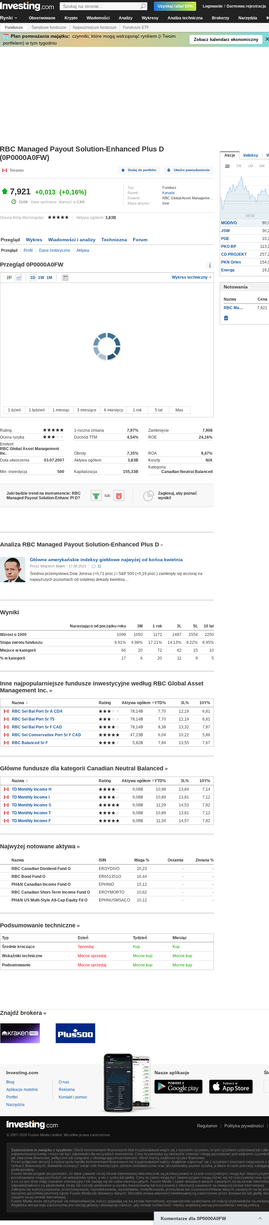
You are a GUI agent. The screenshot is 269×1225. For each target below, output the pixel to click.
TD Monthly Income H (32, 789)
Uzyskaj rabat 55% (175, 6)
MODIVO (229, 223)
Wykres (34, 239)
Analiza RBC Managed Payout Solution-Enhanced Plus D (79, 544)
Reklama (67, 1089)
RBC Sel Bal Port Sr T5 (33, 719)
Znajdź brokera (21, 1013)
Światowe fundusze (48, 27)
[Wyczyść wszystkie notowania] (226, 316)
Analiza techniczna (185, 18)
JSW (225, 230)
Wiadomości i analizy (71, 239)
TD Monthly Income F (31, 821)
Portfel (12, 1097)
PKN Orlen (231, 262)
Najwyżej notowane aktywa (37, 846)
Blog (10, 1082)
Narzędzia (247, 18)
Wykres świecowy (9, 277)
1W (41, 277)
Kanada (168, 193)
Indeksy (250, 155)
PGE (225, 238)
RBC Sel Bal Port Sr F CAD (37, 727)
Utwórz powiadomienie (192, 170)
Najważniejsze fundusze (94, 27)
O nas (64, 1082)
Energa (228, 270)
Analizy (126, 18)
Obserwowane (42, 18)
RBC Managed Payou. (244, 308)
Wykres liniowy (18, 277)
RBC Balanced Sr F (30, 743)
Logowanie (213, 6)
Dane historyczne (54, 250)
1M (49, 277)
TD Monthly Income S (31, 805)
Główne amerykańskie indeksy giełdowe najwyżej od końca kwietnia (106, 559)
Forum (140, 239)
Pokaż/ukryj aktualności (65, 277)
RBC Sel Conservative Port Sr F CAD (46, 735)
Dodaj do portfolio (142, 170)
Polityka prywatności (244, 1125)
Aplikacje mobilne (22, 1089)
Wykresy (150, 18)
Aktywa (82, 250)
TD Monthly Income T (31, 813)
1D (32, 277)
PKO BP (228, 246)
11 (99, 566)
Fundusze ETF (136, 27)
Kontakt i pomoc (73, 1097)
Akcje (229, 155)
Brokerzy (220, 18)
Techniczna (114, 239)
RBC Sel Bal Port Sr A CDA (37, 711)
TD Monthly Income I (31, 797)
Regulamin (207, 1125)
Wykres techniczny (190, 277)
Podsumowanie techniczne (37, 925)
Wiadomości (98, 18)
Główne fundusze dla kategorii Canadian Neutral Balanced (81, 768)
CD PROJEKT (234, 254)
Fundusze (14, 27)
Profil (28, 250)
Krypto (71, 18)
